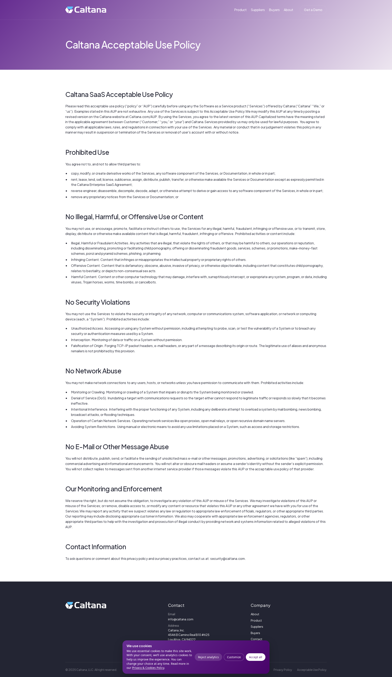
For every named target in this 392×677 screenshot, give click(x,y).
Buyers (274, 10)
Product (240, 10)
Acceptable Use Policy (312, 669)
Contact (256, 639)
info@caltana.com (180, 619)
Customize (234, 657)
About (288, 10)
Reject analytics (208, 657)
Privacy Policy (283, 669)
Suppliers (258, 10)
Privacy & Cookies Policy (148, 668)
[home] (85, 10)
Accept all (255, 657)
